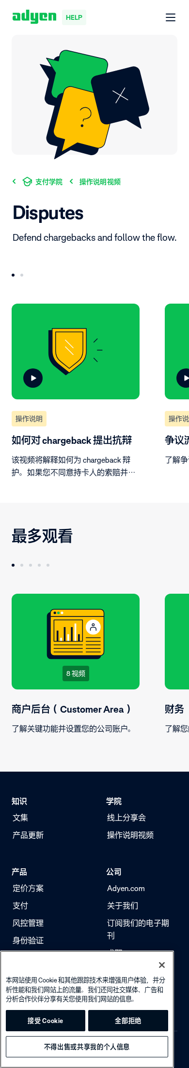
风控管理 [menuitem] (28, 923)
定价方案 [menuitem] (28, 888)
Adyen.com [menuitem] (126, 888)
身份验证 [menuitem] (28, 940)
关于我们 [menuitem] (122, 905)
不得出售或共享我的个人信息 (87, 1047)
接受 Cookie (45, 1020)
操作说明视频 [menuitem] (130, 835)
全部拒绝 (128, 1020)
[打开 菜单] (171, 18)
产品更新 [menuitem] (28, 835)
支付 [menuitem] (20, 905)
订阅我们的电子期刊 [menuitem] (138, 929)
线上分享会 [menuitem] (126, 817)
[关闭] (162, 965)
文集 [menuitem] (20, 817)
